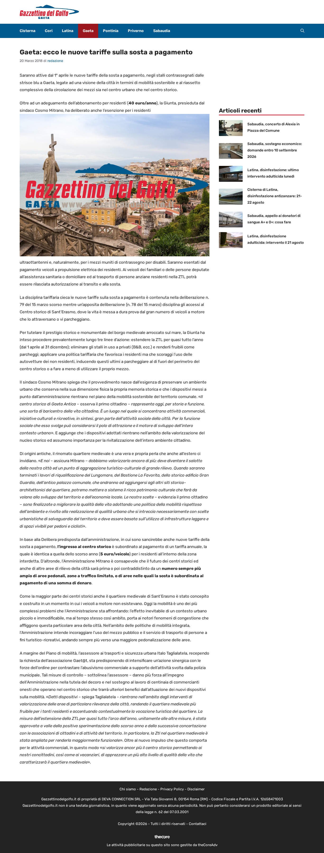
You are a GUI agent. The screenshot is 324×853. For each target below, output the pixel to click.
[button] (302, 31)
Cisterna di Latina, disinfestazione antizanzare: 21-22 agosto (274, 196)
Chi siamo (128, 789)
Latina (67, 30)
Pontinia (110, 30)
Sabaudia (161, 30)
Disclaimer (196, 789)
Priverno (136, 30)
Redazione (148, 789)
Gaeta (88, 30)
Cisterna (27, 30)
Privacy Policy (172, 789)
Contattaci (197, 824)
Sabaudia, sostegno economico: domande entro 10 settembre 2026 (274, 150)
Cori (48, 30)
